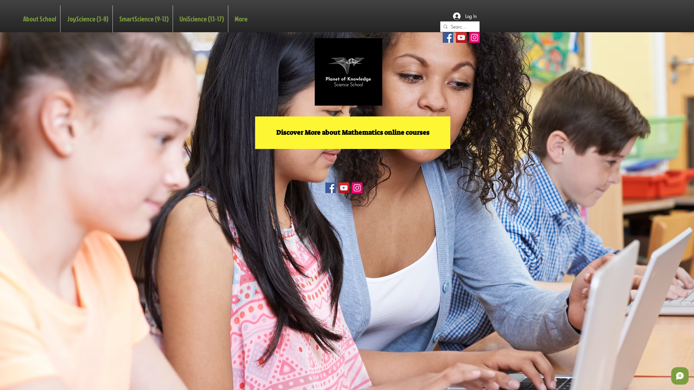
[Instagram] (474, 37)
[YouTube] (461, 37)
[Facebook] (448, 37)
